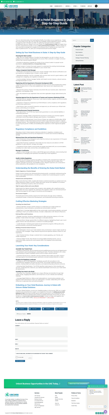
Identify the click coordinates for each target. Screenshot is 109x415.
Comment (17, 325)
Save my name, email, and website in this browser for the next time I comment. (34, 353)
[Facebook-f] (96, 413)
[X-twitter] (101, 413)
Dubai (64, 40)
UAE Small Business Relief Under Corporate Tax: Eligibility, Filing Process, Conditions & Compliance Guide (86, 127)
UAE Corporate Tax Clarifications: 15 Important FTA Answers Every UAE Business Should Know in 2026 (86, 140)
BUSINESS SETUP (58, 6)
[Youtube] (103, 413)
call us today (50, 297)
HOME (51, 6)
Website (17, 348)
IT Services (82, 6)
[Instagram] (98, 413)
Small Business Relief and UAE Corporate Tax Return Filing (86, 89)
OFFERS (75, 6)
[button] (96, 6)
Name (16, 339)
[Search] (92, 40)
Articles (90, 6)
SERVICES (68, 6)
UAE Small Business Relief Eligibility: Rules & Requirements (86, 100)
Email (16, 344)
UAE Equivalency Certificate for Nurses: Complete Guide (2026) (86, 151)
